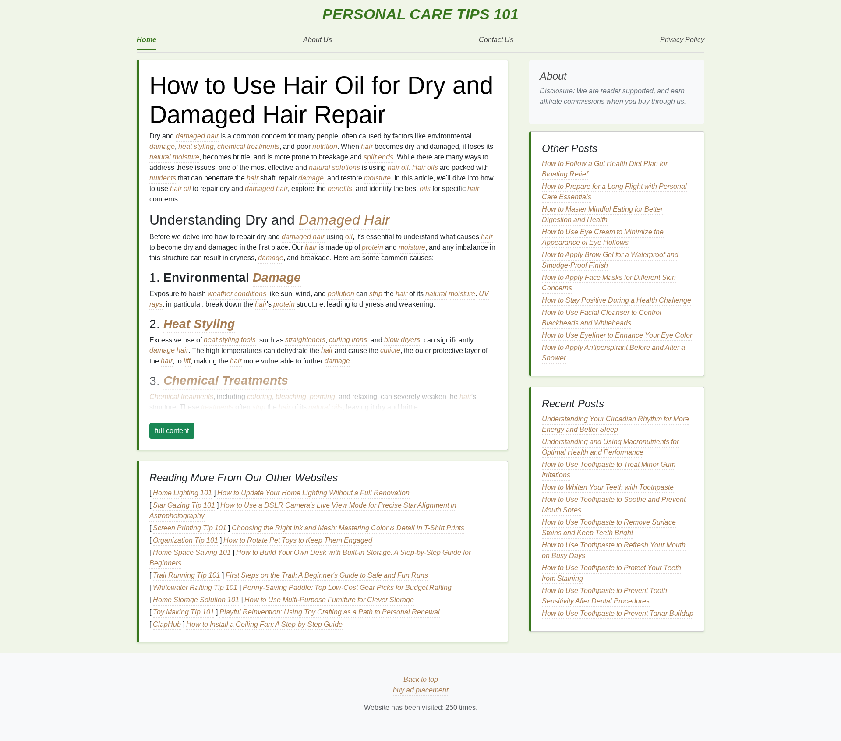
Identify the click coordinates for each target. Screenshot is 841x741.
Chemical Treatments (225, 381)
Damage (277, 277)
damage (162, 146)
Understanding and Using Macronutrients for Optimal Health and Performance (610, 447)
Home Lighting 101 (182, 493)
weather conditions (237, 293)
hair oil (398, 167)
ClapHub (167, 624)
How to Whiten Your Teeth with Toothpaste (608, 487)
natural (160, 157)
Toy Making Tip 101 (183, 612)
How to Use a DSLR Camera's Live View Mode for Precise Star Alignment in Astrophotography (302, 510)
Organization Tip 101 (185, 540)
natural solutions (334, 167)
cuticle (390, 350)
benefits (340, 188)
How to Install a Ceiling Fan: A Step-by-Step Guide (264, 624)
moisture (186, 157)
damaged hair (197, 136)
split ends (378, 157)
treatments (217, 407)
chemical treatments (248, 146)
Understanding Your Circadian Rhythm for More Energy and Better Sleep (615, 424)
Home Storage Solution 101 (196, 599)
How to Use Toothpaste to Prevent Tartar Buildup (617, 613)
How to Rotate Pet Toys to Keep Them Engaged (297, 540)
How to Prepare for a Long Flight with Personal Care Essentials (614, 192)
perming (322, 396)
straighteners (305, 340)
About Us (317, 39)
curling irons (348, 340)
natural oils (325, 407)
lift (187, 361)
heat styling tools (230, 340)
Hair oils (425, 167)
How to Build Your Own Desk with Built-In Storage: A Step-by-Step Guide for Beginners (310, 558)
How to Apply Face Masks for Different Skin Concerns (609, 283)
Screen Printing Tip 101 (189, 528)
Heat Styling (199, 324)
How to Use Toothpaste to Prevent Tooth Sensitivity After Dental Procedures (604, 596)
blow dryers (402, 340)
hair (367, 146)
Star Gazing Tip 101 (184, 505)
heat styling (196, 146)
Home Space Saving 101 (192, 552)
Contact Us (496, 39)
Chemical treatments (181, 396)
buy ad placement (420, 690)
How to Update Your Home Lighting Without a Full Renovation (313, 493)
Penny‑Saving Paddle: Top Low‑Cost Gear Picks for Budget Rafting (347, 587)
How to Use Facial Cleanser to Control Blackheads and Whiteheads (601, 318)
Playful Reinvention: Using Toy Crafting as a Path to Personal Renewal (329, 612)
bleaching (291, 396)
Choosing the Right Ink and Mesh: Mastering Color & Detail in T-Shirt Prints (348, 528)
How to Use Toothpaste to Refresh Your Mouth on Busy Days (614, 550)
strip (375, 293)
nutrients (162, 178)
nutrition (324, 146)
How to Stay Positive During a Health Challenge (616, 300)
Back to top (420, 679)
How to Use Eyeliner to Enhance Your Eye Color (617, 335)
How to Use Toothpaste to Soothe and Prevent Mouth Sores (614, 505)
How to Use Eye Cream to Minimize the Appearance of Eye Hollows (603, 237)
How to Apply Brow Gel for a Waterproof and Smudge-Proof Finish (610, 260)
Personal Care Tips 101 (420, 14)
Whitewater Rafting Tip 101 (195, 587)
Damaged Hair (344, 220)
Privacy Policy (682, 39)
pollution (341, 293)
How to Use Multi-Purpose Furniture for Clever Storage (329, 599)
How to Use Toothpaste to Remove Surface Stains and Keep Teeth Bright (609, 527)
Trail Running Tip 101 (186, 575)
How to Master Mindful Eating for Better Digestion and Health (602, 214)
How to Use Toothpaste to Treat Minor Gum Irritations (608, 470)
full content (172, 430)
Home (146, 39)
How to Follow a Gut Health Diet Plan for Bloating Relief (605, 169)
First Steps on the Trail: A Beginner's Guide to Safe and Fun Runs (327, 575)
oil (349, 236)
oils (425, 188)
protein (372, 247)
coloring (259, 396)
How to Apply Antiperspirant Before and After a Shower (613, 353)
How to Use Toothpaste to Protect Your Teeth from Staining (611, 573)
